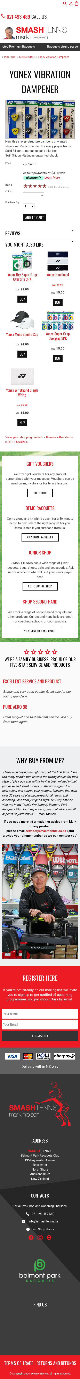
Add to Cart (34, 217)
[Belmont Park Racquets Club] (40, 1292)
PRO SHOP (10, 56)
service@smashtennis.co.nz (45, 831)
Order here (40, 493)
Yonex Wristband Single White (22, 392)
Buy (22, 299)
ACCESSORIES (27, 56)
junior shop (40, 552)
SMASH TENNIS (39, 1373)
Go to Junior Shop (40, 586)
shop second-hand (40, 601)
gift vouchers (40, 463)
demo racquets (40, 507)
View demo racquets (40, 537)
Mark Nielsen (47, 814)
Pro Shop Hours (42, 1229)
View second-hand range (40, 631)
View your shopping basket (23, 437)
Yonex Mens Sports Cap (22, 334)
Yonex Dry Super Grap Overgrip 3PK (22, 277)
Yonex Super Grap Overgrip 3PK (58, 336)
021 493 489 (15, 16)
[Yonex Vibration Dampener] (40, 138)
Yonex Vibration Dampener (53, 56)
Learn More (52, 177)
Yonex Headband (58, 274)
